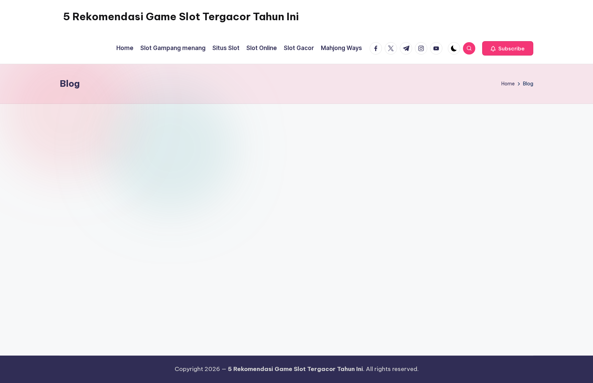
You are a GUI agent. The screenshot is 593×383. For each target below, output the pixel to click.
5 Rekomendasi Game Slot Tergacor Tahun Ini (181, 16)
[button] (507, 48)
